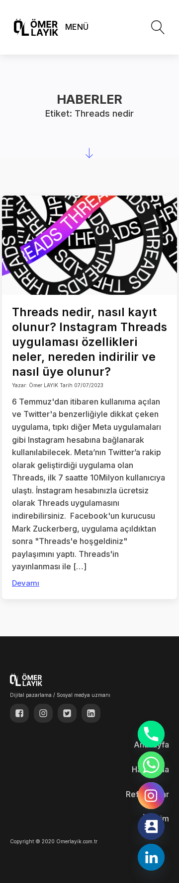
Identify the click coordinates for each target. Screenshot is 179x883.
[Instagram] (151, 795)
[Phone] (151, 734)
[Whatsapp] (151, 764)
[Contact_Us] (151, 826)
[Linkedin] (151, 857)
